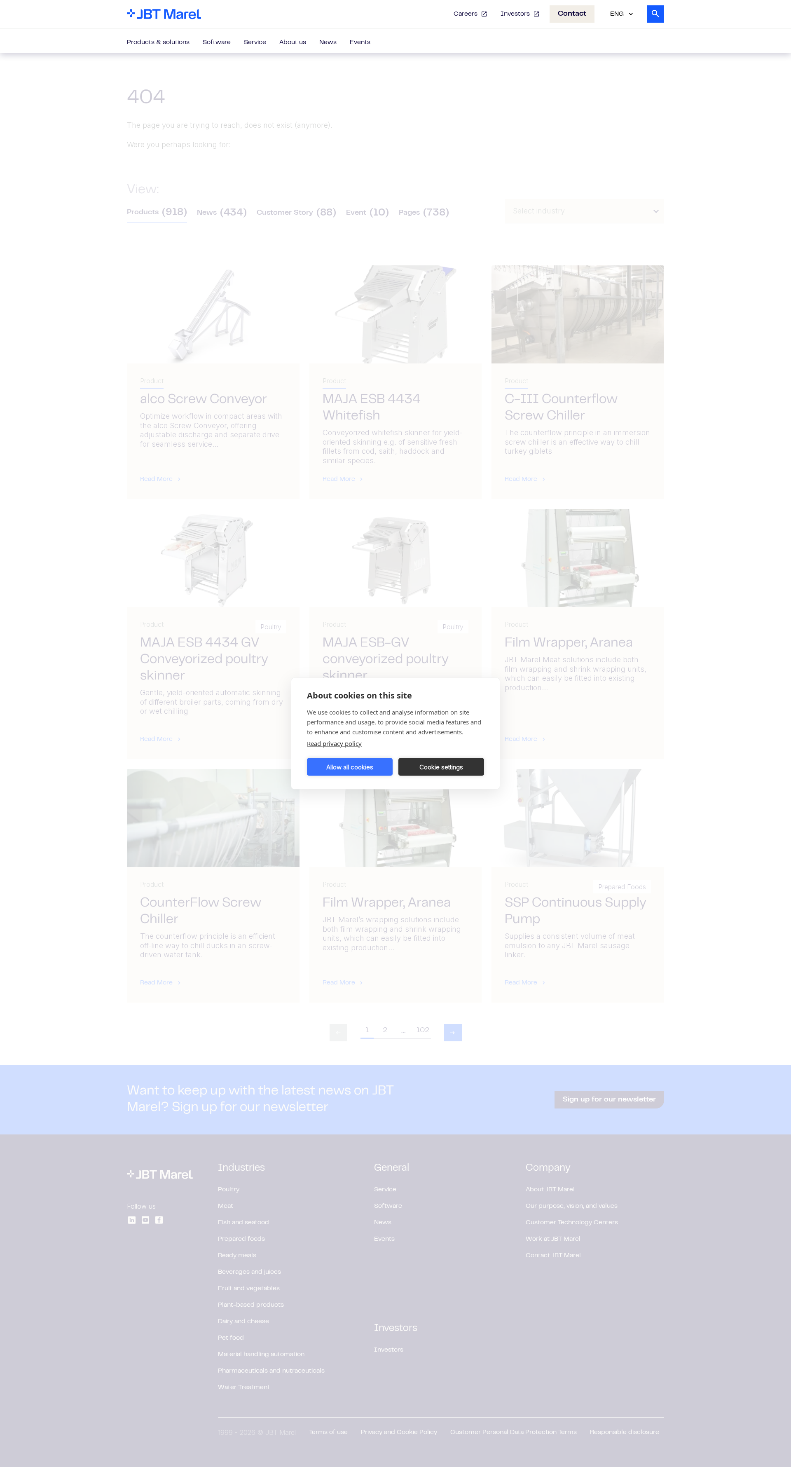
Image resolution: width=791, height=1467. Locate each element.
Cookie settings (441, 767)
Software (217, 42)
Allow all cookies (349, 767)
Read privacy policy (334, 743)
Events (360, 42)
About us (292, 42)
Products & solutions (158, 42)
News (328, 42)
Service (255, 42)
